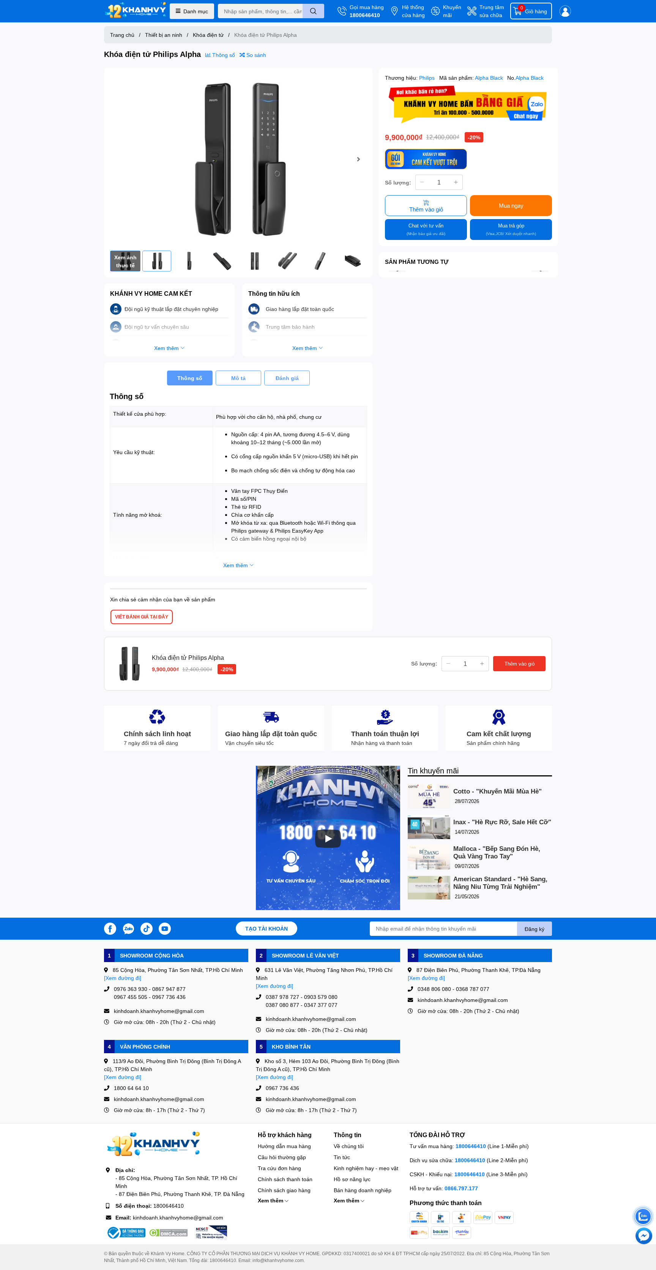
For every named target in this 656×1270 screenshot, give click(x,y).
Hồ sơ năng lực (352, 1179)
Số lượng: (398, 182)
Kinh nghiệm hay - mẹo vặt (366, 1168)
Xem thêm (271, 1200)
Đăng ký (534, 929)
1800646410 (365, 15)
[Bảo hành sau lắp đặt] (426, 159)
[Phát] (328, 839)
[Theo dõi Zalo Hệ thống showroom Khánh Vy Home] (128, 927)
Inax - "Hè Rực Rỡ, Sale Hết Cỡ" (502, 822)
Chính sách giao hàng (284, 1190)
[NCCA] (210, 1232)
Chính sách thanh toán (285, 1179)
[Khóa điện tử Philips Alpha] (238, 159)
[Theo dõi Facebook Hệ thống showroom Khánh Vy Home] (110, 927)
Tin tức (342, 1157)
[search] (313, 11)
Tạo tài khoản (266, 928)
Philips (427, 77)
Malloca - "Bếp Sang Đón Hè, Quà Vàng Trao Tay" (496, 852)
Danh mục (195, 11)
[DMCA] (168, 1232)
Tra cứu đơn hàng (279, 1168)
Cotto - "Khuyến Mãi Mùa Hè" (497, 791)
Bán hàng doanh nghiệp (362, 1190)
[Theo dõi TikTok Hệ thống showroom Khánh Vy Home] (146, 927)
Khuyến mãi (452, 11)
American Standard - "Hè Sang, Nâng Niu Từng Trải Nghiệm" (500, 883)
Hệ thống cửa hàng (413, 11)
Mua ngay (511, 205)
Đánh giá (287, 378)
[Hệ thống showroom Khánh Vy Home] (135, 11)
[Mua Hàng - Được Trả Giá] (468, 105)
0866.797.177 (461, 1188)
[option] (238, 159)
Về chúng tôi (349, 1146)
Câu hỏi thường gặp (282, 1157)
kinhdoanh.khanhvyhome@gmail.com (178, 1217)
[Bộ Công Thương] (125, 1232)
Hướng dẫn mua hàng (284, 1146)
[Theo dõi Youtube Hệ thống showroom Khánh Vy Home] (165, 927)
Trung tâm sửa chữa (491, 11)
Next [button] (358, 159)
